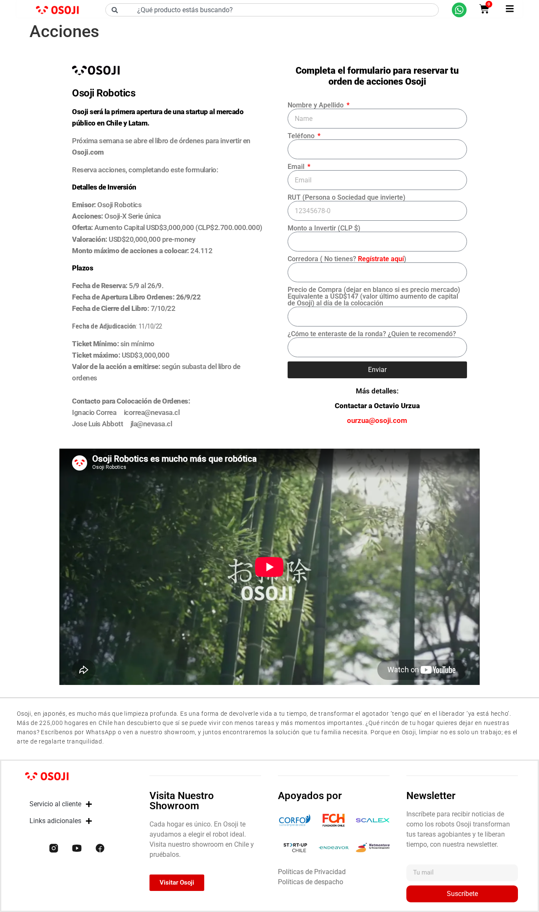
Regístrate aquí (381, 259)
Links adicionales (55, 821)
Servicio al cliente (55, 804)
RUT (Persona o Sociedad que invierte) (347, 197)
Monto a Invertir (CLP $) (324, 228)
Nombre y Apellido (316, 105)
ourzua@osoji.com (377, 420)
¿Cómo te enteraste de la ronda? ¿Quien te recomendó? (372, 334)
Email (297, 166)
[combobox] (272, 9)
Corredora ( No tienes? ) (347, 259)
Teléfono (302, 136)
